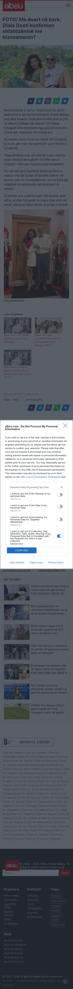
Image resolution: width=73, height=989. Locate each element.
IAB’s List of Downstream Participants (41, 476)
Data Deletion (17, 562)
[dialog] (36, 494)
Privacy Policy (55, 562)
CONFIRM (21, 550)
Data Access (36, 562)
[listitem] (36, 487)
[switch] (60, 494)
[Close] (66, 426)
